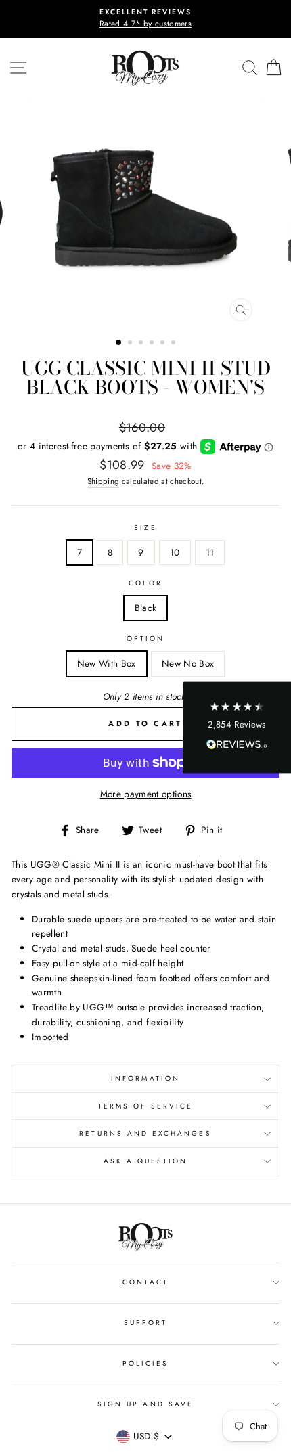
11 (210, 552)
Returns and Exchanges (145, 1133)
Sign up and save (145, 1404)
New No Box (188, 663)
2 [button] (131, 343)
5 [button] (163, 343)
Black (146, 607)
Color (145, 583)
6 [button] (174, 343)
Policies (145, 1363)
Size (145, 527)
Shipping (103, 481)
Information (145, 1078)
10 (175, 552)
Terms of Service (145, 1106)
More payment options (146, 794)
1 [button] (119, 343)
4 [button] (153, 343)
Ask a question (146, 1161)
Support (145, 1323)
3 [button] (142, 343)
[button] (237, 728)
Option (145, 638)
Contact (145, 1282)
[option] (145, 19)
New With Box (106, 663)
